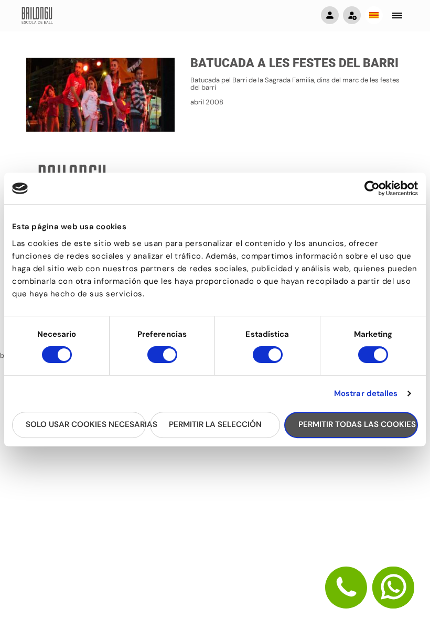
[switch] (162, 359)
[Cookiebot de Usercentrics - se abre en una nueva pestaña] (372, 188)
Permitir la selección (215, 424)
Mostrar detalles (366, 393)
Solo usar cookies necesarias (86, 424)
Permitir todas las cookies (357, 424)
